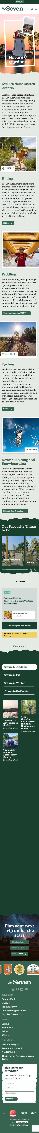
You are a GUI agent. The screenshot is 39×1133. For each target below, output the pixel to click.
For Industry (8, 1007)
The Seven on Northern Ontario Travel (18, 1057)
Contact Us (7, 999)
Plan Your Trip (9, 1045)
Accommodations (11, 1049)
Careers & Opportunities (14, 1011)
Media (5, 1003)
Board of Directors (11, 1014)
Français (20, 2)
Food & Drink (8, 1052)
